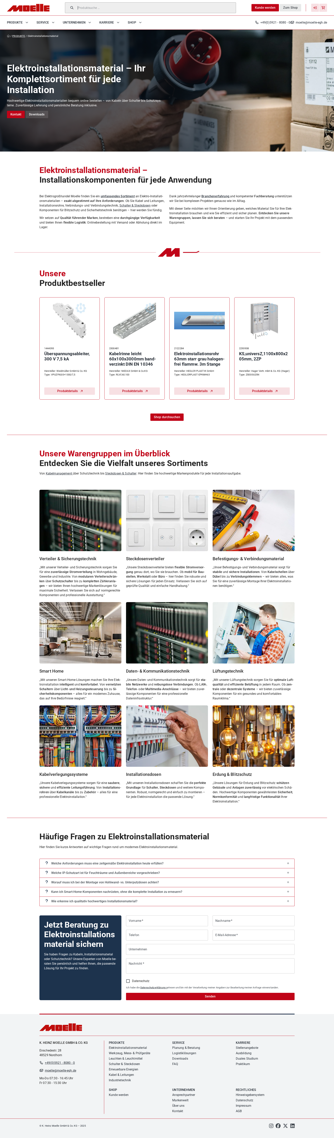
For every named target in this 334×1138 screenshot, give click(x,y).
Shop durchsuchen (167, 417)
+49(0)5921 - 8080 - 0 (275, 22)
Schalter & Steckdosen (135, 205)
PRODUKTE (18, 36)
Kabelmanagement (59, 473)
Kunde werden (265, 7)
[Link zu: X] (285, 1126)
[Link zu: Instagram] (271, 1126)
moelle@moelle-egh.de (311, 22)
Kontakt (15, 114)
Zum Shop (290, 7)
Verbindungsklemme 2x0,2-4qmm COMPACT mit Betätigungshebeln (197, 359)
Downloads (36, 114)
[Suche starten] (72, 8)
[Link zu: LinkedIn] (292, 1126)
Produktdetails (67, 391)
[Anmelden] (315, 8)
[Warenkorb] (323, 8)
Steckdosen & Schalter (120, 473)
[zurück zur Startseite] (9, 36)
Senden (210, 996)
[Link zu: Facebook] (278, 1126)
